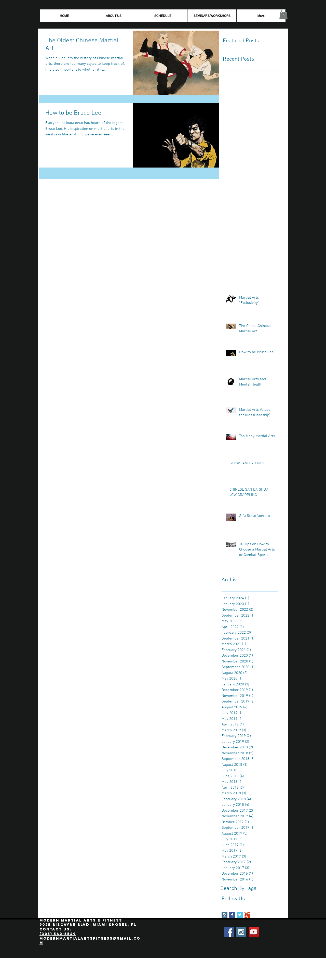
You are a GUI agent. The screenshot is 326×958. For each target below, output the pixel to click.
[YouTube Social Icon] (254, 932)
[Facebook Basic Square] (232, 915)
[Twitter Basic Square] (240, 915)
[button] (283, 14)
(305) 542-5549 (57, 934)
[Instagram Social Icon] (224, 915)
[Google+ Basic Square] (247, 915)
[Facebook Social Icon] (229, 932)
